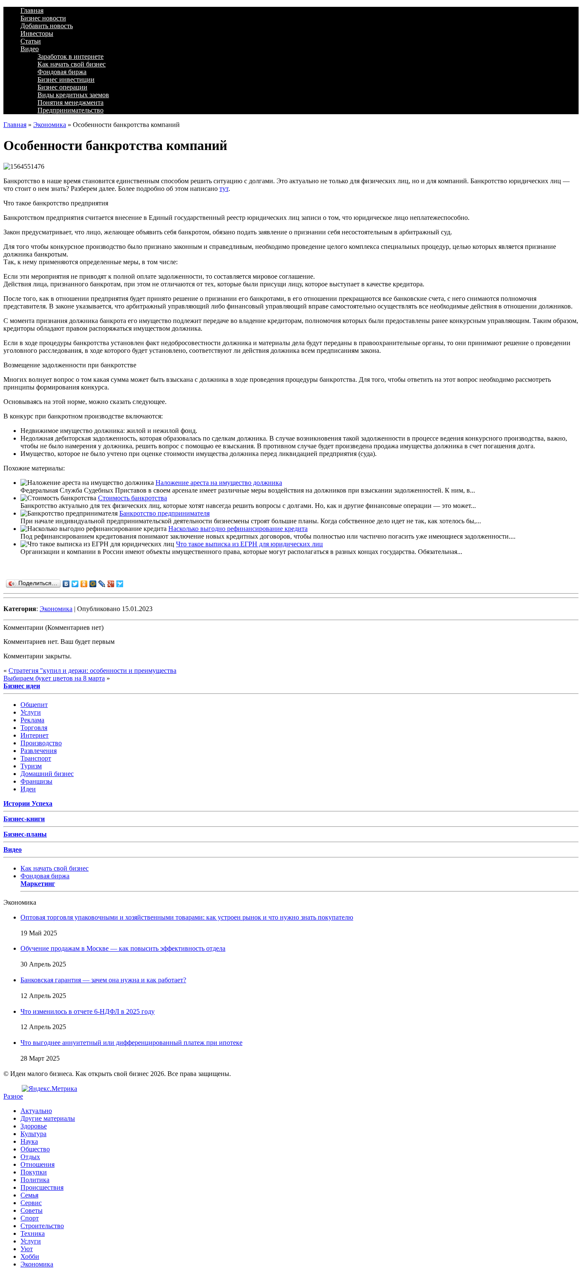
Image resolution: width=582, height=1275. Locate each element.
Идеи (28, 789)
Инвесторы (36, 33)
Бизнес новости (43, 18)
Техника (32, 1233)
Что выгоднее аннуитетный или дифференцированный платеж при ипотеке (131, 1042)
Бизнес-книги (24, 818)
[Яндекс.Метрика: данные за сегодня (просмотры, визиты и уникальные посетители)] (49, 1089)
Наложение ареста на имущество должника (219, 482)
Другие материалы (47, 1118)
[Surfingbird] (119, 583)
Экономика (49, 124)
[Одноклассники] (84, 583)
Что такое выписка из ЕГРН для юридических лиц (249, 544)
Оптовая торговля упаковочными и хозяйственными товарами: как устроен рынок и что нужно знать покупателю (186, 917)
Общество (35, 1149)
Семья (29, 1195)
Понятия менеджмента (70, 102)
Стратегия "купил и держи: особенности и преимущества (92, 670)
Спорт (29, 1218)
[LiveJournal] (102, 583)
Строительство (42, 1225)
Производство (41, 743)
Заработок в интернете (70, 56)
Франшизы (36, 781)
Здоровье (33, 1126)
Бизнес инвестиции (66, 79)
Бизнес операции (62, 87)
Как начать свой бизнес (71, 64)
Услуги (30, 712)
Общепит (34, 704)
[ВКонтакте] (66, 583)
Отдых (30, 1156)
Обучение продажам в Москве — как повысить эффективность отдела (122, 948)
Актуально (36, 1110)
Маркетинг (37, 883)
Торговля (33, 727)
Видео (29, 48)
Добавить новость (46, 25)
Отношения (37, 1164)
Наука (29, 1141)
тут (223, 188)
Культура (33, 1133)
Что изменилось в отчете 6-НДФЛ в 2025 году (87, 1011)
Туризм (31, 766)
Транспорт (35, 758)
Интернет (34, 735)
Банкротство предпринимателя (164, 513)
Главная (31, 10)
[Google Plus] (111, 583)
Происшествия (41, 1187)
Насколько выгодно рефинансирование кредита (238, 528)
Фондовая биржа (61, 71)
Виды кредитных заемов (73, 94)
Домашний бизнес (47, 773)
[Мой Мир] (93, 583)
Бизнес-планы (25, 834)
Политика (34, 1179)
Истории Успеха (27, 803)
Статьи (30, 41)
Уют (26, 1248)
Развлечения (38, 750)
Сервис (31, 1202)
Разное (13, 1096)
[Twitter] (75, 583)
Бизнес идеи (21, 685)
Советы (31, 1210)
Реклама (32, 720)
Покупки (33, 1172)
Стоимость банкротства (132, 498)
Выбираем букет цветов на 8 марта (54, 678)
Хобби (29, 1256)
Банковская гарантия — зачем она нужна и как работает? (103, 980)
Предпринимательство (70, 110)
